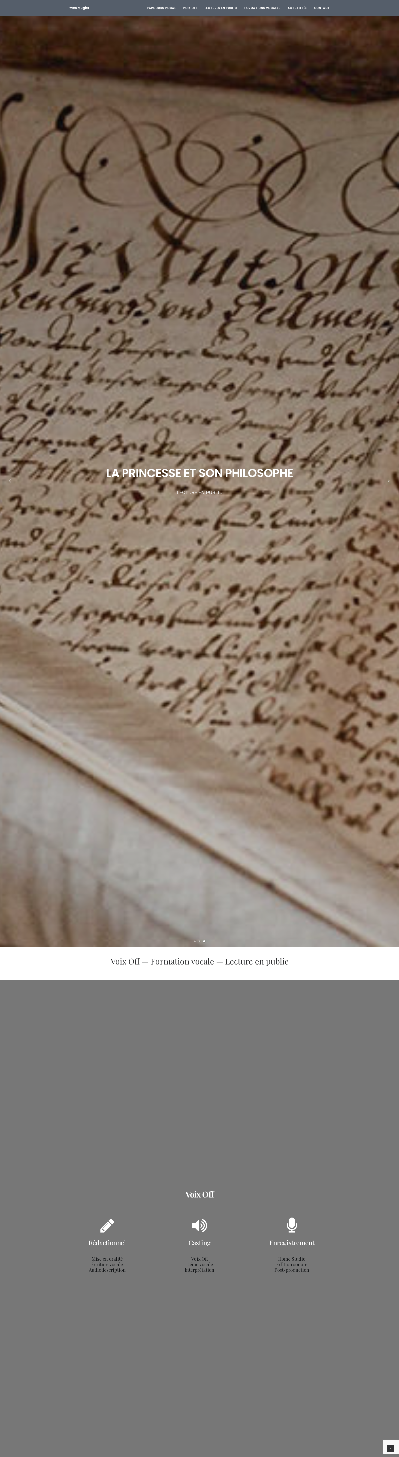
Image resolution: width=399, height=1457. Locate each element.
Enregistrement (292, 1242)
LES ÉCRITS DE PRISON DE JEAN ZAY (200, 473)
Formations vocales (262, 8)
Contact (322, 8)
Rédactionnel (107, 1242)
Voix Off (190, 8)
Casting (199, 1242)
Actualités (297, 8)
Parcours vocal (161, 8)
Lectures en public (221, 8)
